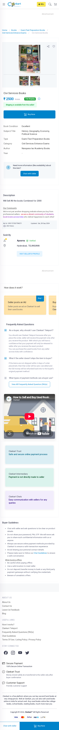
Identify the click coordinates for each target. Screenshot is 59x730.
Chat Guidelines (40, 553)
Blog (4, 613)
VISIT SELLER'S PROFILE (29, 254)
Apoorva (21, 241)
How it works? (8, 624)
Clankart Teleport (10, 628)
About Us (6, 602)
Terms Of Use (8, 639)
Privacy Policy (35, 639)
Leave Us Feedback (10, 610)
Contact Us (7, 606)
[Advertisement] (29, 18)
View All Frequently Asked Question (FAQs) (29, 384)
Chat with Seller (29, 174)
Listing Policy (21, 639)
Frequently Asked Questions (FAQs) (18, 632)
